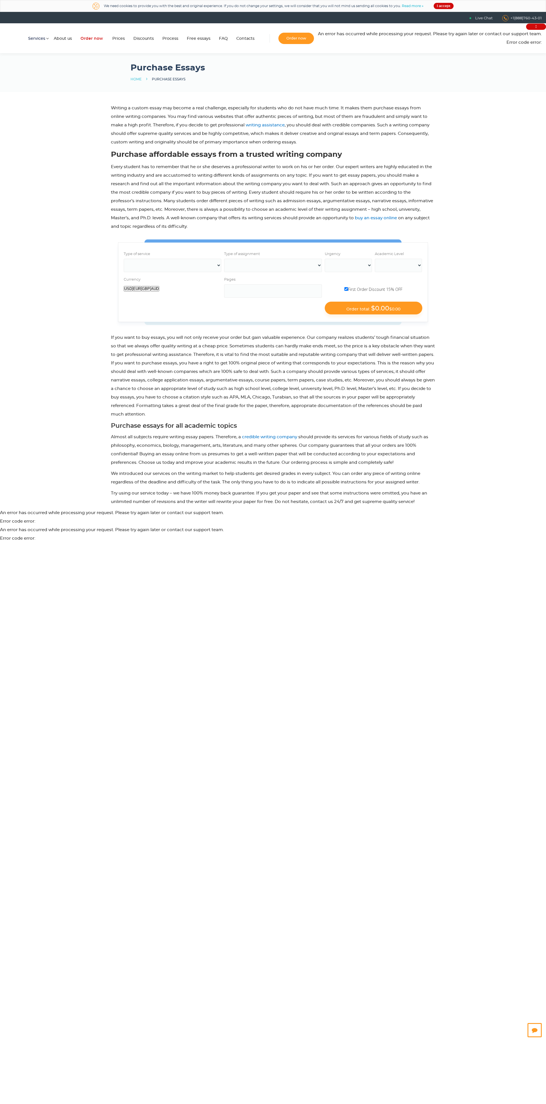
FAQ (223, 39)
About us (63, 39)
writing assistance (265, 125)
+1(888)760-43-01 (526, 18)
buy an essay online (376, 218)
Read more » (412, 6)
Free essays (198, 39)
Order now (91, 39)
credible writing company (269, 437)
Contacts (245, 39)
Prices (118, 39)
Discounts (143, 39)
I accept (443, 6)
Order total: (373, 308)
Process (170, 39)
